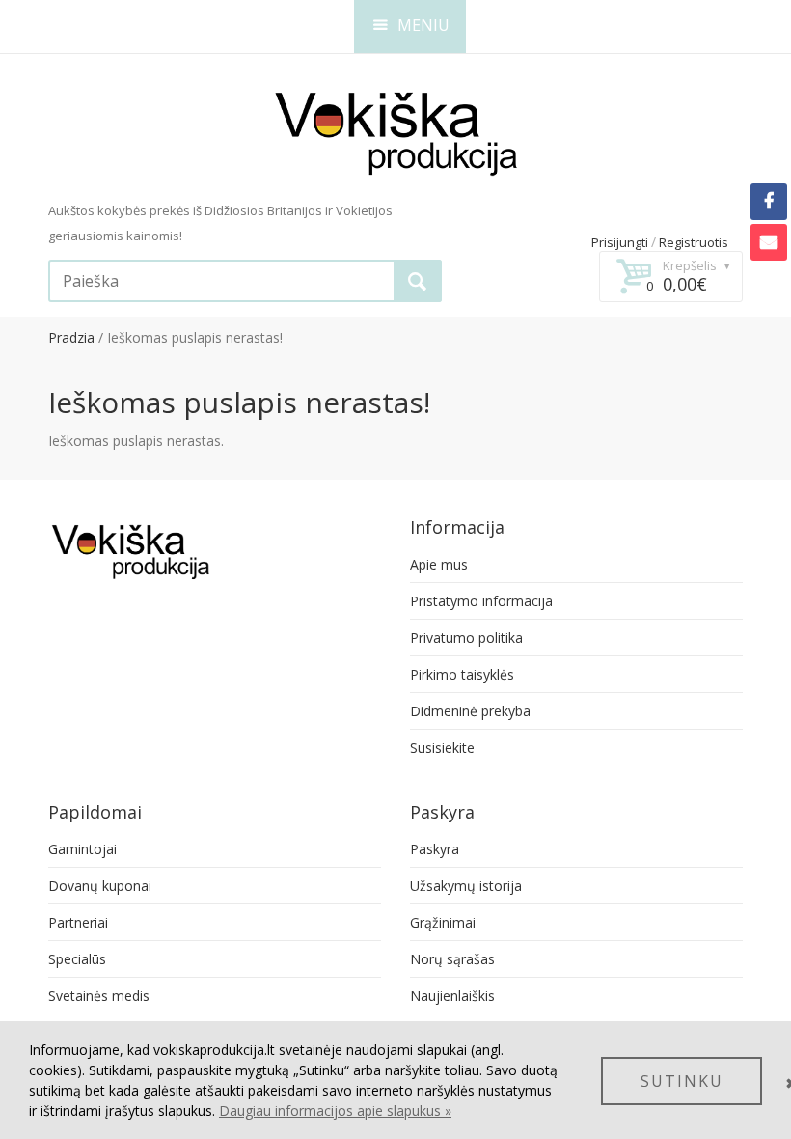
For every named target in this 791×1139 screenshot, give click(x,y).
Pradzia (71, 337)
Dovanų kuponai (99, 885)
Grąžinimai (443, 922)
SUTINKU (682, 1081)
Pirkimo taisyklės (462, 674)
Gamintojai (82, 849)
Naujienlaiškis (452, 995)
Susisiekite (442, 747)
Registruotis (693, 242)
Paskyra (434, 849)
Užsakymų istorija (466, 885)
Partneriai (78, 922)
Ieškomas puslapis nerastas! (195, 337)
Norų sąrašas (452, 959)
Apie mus (439, 564)
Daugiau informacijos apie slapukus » (335, 1110)
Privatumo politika (466, 637)
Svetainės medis (99, 995)
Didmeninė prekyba (470, 711)
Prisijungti (619, 242)
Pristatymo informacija (481, 601)
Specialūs (77, 959)
